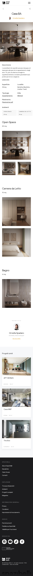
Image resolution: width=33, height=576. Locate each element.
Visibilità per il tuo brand (9, 529)
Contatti (4, 475)
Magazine (5, 495)
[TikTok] (16, 541)
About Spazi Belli (7, 466)
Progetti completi (7, 492)
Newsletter (5, 469)
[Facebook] (22, 541)
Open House (6, 472)
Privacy (4, 506)
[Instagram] (4, 541)
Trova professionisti (8, 486)
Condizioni (5, 509)
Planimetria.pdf (7, 102)
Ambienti (4, 489)
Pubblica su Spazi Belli (8, 526)
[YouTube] (10, 541)
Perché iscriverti (7, 523)
